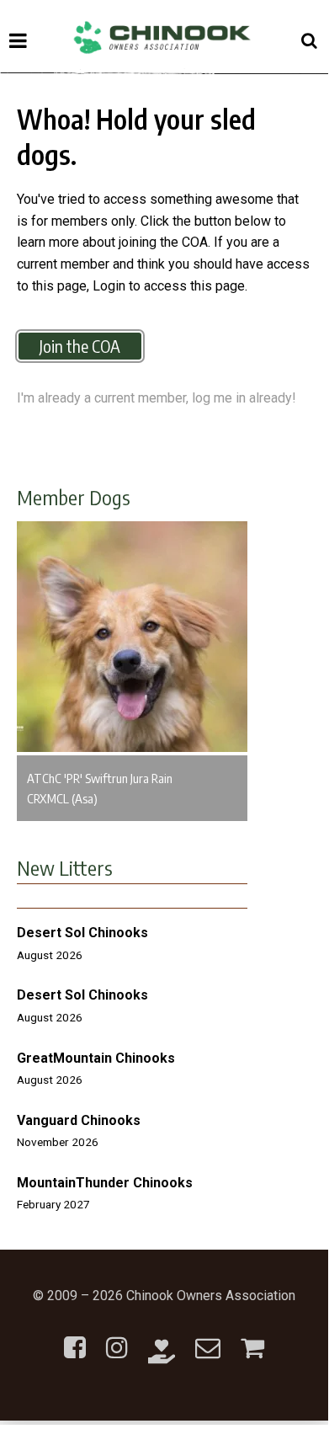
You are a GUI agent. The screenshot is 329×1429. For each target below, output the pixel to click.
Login (109, 286)
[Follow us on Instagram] (117, 1338)
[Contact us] (208, 1338)
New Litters (65, 867)
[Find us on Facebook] (75, 1338)
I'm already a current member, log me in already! (156, 398)
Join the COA (80, 345)
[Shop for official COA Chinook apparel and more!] (252, 1338)
